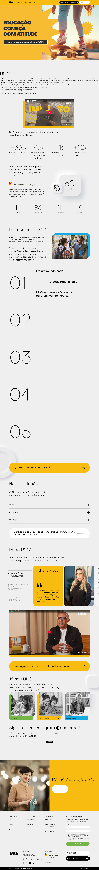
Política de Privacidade (70, 839)
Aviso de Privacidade (49, 826)
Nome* (67, 824)
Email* (67, 828)
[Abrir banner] (49, 32)
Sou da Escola (30, 824)
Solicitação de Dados (50, 829)
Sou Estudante (30, 819)
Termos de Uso (48, 862)
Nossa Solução (18, 2)
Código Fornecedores (50, 824)
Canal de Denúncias (49, 831)
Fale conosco (26, 851)
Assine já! (78, 843)
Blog (26, 2)
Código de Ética (48, 819)
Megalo (88, 868)
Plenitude (11, 824)
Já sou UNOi (32, 2)
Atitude (10, 819)
